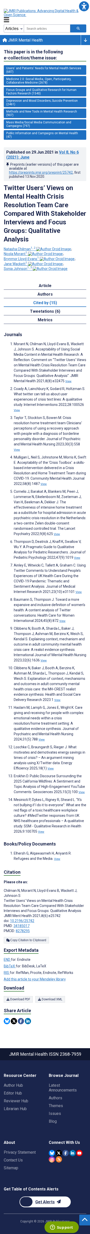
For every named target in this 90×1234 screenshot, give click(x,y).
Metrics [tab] (45, 320)
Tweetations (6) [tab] (45, 311)
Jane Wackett (15, 264)
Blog (53, 1121)
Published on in (42, 155)
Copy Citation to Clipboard (28, 940)
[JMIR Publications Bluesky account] (52, 1153)
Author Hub (13, 1085)
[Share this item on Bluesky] (7, 1021)
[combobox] (47, 28)
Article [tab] (45, 285)
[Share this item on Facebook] (21, 1021)
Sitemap (11, 1168)
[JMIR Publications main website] (45, 13)
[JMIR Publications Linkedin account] (73, 1153)
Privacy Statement (20, 1152)
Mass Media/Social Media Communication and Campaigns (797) (38, 124)
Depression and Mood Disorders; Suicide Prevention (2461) (42, 102)
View (68, 381)
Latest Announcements (63, 1087)
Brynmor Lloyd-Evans (21, 259)
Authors (55, 1098)
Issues (55, 1113)
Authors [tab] (45, 294)
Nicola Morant (15, 254)
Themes (56, 1105)
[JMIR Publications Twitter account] (59, 1153)
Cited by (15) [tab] (45, 302)
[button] (84, 6)
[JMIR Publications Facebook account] (65, 1153)
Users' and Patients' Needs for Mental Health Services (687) (43, 70)
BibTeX (10, 966)
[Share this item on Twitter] (14, 1021)
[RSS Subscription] (59, 1159)
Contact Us (13, 1160)
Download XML (51, 999)
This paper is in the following (33, 54)
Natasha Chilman (20, 249)
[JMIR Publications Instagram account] (52, 1159)
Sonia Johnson (18, 269)
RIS (7, 973)
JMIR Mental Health (25, 40)
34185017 (22, 926)
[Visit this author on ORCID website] (53, 249)
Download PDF (20, 999)
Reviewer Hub (16, 1101)
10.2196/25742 (22, 921)
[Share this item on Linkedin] (28, 1021)
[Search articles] (78, 28)
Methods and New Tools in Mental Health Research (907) (41, 113)
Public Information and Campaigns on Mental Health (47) (42, 134)
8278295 (23, 931)
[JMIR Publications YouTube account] (79, 1153)
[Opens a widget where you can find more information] (61, 1227)
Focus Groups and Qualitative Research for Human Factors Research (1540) (41, 91)
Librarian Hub (15, 1108)
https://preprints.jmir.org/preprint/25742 (41, 172)
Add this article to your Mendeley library (35, 979)
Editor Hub (13, 1093)
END (7, 960)
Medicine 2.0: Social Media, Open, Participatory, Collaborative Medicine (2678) (38, 80)
